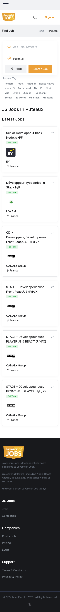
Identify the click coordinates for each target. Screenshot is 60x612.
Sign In (49, 17)
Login (5, 549)
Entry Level (24, 88)
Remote (9, 83)
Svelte (16, 92)
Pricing (6, 543)
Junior (27, 92)
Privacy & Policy (12, 576)
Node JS (10, 88)
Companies (9, 515)
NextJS (38, 88)
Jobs (5, 509)
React (20, 83)
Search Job (40, 69)
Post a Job (9, 536)
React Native (46, 83)
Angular (31, 83)
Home (41, 30)
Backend (21, 97)
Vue (7, 92)
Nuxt (48, 88)
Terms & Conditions (14, 570)
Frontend (48, 97)
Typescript (40, 92)
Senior (8, 97)
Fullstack (34, 97)
